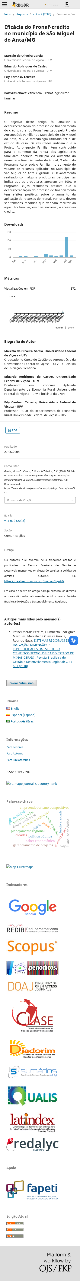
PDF (14, 430)
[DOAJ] (32, 993)
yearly (71, 327)
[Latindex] (32, 1132)
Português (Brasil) (23, 721)
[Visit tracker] (19, 867)
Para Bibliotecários (18, 760)
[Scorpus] (32, 955)
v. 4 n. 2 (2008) (42, 14)
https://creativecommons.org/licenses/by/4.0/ (34, 581)
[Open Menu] (4, 4)
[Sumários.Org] (32, 1079)
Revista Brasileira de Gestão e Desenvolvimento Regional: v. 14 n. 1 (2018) (42, 661)
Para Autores (14, 753)
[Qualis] (32, 1106)
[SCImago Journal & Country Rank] (31, 784)
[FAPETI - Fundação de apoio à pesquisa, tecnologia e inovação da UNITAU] (32, 1198)
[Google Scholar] (32, 916)
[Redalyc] (32, 1150)
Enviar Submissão (21, 683)
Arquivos (22, 14)
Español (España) (22, 715)
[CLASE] (32, 1031)
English (15, 708)
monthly (59, 327)
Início (7, 14)
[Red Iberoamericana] (32, 933)
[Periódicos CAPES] (32, 974)
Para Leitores (14, 747)
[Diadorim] (32, 1058)
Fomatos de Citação (19, 500)
